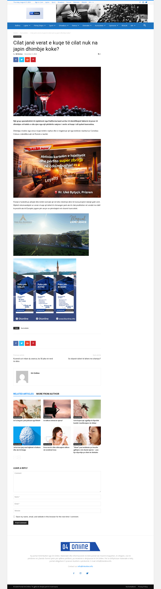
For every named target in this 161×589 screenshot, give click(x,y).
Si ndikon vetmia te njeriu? (53, 420)
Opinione (112, 25)
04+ (132, 25)
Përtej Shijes (39, 25)
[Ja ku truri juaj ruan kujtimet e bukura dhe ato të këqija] (27, 435)
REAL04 (84, 2)
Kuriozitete (99, 25)
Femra (69, 2)
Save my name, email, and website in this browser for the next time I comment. (47, 517)
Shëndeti (76, 2)
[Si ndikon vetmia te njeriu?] (57, 409)
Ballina (17, 25)
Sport (53, 2)
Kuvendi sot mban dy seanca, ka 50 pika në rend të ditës (33, 360)
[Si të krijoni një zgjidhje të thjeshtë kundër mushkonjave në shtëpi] (87, 409)
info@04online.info (85, 566)
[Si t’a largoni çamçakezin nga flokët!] (27, 409)
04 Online (19, 54)
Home (15, 33)
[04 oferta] (44, 323)
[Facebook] (140, 2)
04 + (90, 2)
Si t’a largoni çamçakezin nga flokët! (26, 420)
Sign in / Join (39, 2)
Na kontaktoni (131, 587)
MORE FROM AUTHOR (47, 393)
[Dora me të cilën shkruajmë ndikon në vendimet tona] (57, 435)
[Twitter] (146, 2)
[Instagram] (143, 2)
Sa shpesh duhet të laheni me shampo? (84, 359)
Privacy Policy (143, 587)
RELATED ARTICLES (23, 393)
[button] (145, 25)
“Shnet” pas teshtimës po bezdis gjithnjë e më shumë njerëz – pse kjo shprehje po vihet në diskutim (85, 449)
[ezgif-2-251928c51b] (57, 234)
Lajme (47, 2)
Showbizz (61, 2)
